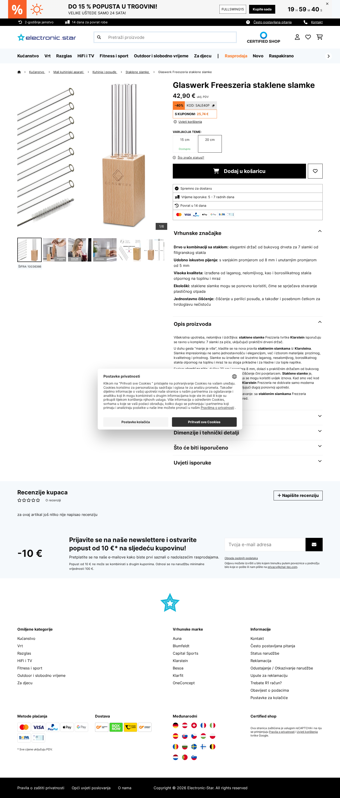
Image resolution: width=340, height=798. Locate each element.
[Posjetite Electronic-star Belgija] (212, 746)
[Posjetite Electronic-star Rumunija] (175, 746)
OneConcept (184, 683)
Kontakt (317, 22)
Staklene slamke (138, 72)
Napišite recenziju (300, 495)
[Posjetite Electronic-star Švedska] (194, 746)
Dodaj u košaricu (244, 171)
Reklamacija (260, 660)
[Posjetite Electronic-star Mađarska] (203, 736)
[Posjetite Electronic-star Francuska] (203, 725)
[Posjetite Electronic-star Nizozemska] (175, 757)
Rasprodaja (236, 55)
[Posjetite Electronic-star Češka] (194, 736)
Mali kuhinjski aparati (68, 72)
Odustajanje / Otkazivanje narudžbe (281, 668)
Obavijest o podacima (269, 690)
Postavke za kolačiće (269, 697)
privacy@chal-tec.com (282, 567)
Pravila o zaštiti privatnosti (40, 788)
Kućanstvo (37, 72)
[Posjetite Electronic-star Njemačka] (175, 725)
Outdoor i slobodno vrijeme (41, 675)
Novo (258, 55)
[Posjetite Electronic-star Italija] (212, 725)
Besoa (178, 668)
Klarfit (178, 675)
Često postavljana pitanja (272, 22)
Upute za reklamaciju (268, 675)
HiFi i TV (24, 660)
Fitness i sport (29, 668)
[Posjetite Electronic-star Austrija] (185, 725)
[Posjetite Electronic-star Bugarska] (185, 746)
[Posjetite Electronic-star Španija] (175, 736)
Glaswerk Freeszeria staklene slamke (185, 72)
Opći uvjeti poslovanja (91, 788)
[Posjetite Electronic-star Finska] (203, 746)
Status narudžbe (264, 653)
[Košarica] (319, 37)
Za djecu (24, 683)
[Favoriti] (308, 37)
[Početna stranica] (23, 72)
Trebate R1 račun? (266, 683)
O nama (124, 788)
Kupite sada (262, 9)
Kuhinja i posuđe (105, 72)
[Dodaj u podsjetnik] (315, 171)
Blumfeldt (181, 646)
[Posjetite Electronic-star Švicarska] (194, 725)
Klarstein (180, 660)
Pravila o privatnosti (282, 731)
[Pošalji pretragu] (99, 37)
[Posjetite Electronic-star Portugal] (185, 757)
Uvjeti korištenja (307, 731)
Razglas (24, 653)
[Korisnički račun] (297, 37)
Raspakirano (281, 55)
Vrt (20, 646)
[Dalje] (328, 56)
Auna (177, 638)
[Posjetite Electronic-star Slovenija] (194, 757)
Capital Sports (185, 653)
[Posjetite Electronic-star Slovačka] (185, 736)
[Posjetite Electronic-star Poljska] (212, 736)
